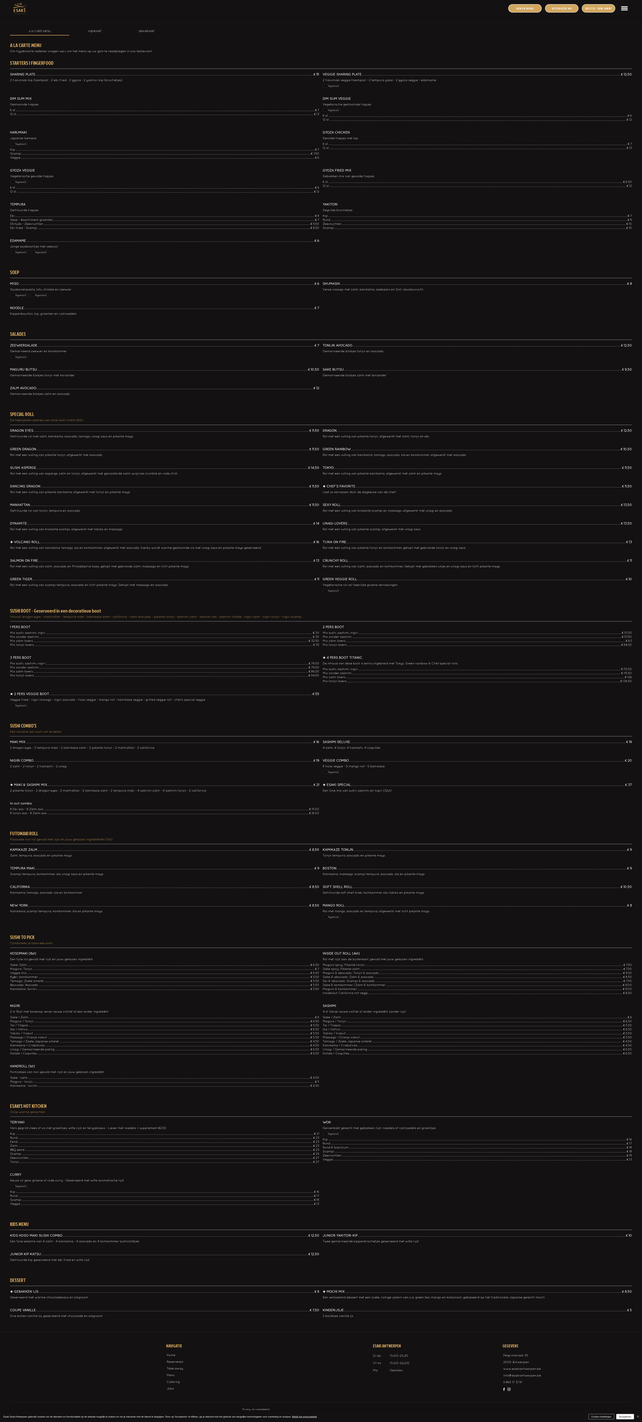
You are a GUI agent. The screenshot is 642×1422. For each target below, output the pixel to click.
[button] (624, 8)
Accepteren (625, 1416)
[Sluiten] (638, 1416)
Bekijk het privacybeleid (304, 1416)
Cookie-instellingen (601, 1416)
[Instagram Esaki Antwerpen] (509, 1389)
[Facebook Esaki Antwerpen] (504, 1389)
